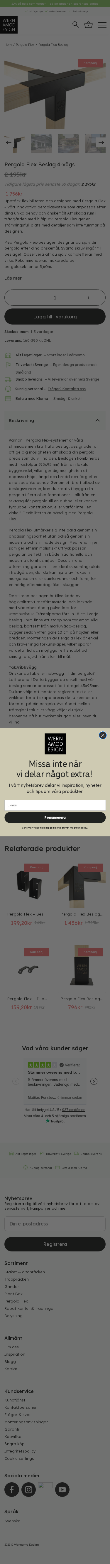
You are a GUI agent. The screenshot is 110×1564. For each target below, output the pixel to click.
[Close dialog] (102, 735)
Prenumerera (55, 817)
